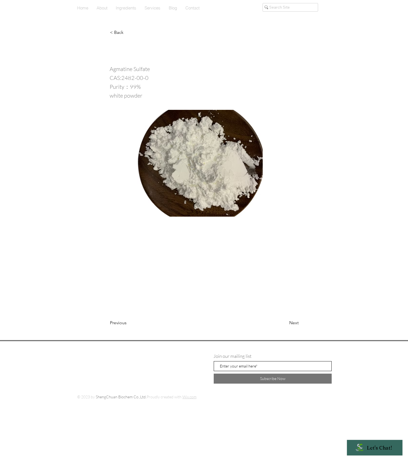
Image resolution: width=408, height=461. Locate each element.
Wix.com (189, 396)
